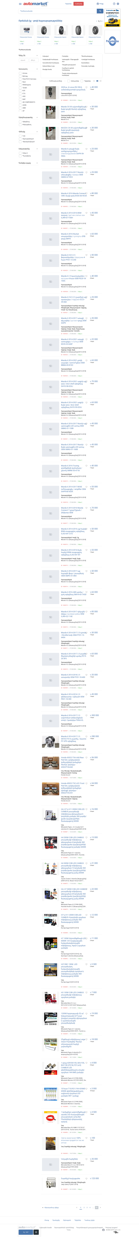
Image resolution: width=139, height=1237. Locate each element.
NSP (23, 99)
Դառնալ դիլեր (89, 1220)
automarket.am (35, 4)
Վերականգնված (28, 142)
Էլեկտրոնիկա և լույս (49, 66)
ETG (23, 93)
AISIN (24, 105)
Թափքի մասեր (47, 69)
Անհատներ (75, 81)
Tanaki (24, 88)
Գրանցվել (56, 1220)
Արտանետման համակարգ (51, 63)
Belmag (25, 76)
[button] (96, 21)
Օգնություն (67, 1220)
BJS (23, 90)
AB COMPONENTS (28, 102)
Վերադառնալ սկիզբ (50, 1207)
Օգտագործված (28, 139)
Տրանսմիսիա (85, 63)
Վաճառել (78, 4)
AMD (24, 108)
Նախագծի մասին (45, 1227)
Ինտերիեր (65, 56)
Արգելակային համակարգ (50, 59)
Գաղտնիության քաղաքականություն (89, 1227)
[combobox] (56, 81)
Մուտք (46, 1220)
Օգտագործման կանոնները (64, 1227)
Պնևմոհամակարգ (86, 56)
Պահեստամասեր (25, 50)
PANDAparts (26, 85)
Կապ (68, 1230)
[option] (27, 35)
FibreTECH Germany (29, 79)
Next (24, 82)
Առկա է (25, 153)
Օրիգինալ (26, 122)
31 (97, 1207)
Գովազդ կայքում (111, 1227)
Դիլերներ (68, 4)
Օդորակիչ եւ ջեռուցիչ (87, 66)
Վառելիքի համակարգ (88, 59)
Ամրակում (46, 56)
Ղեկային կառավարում (69, 64)
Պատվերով (26, 156)
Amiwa (24, 73)
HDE (24, 96)
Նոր (23, 136)
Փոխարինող (26, 124)
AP (23, 111)
